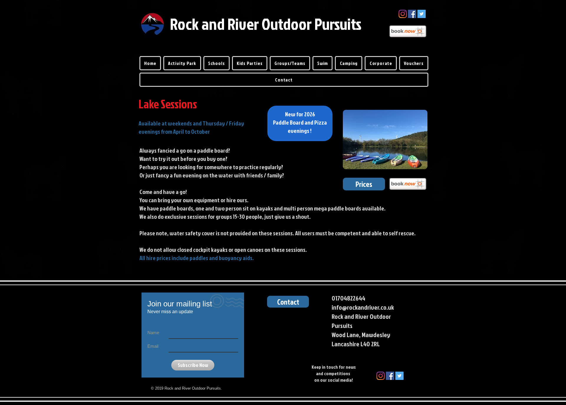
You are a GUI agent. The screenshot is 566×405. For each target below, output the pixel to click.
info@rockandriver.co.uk (363, 307)
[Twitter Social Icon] (421, 14)
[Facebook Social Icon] (412, 14)
